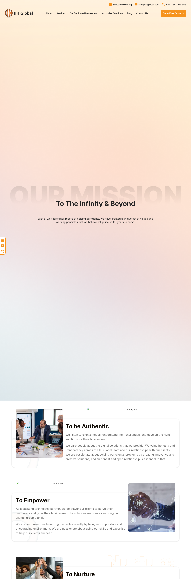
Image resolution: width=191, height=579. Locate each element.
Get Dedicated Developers (83, 13)
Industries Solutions (112, 13)
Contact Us (142, 13)
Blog (129, 13)
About (49, 13)
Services (61, 13)
